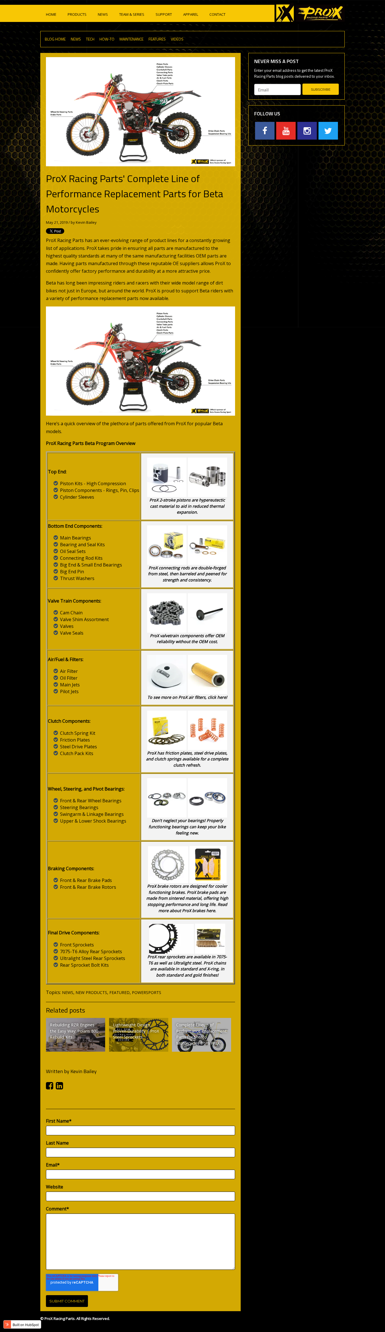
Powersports (146, 992)
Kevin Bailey (86, 222)
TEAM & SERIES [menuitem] (131, 14)
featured (119, 992)
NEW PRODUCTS (91, 992)
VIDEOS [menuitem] (177, 39)
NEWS (67, 992)
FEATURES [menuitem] (157, 39)
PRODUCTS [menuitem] (77, 14)
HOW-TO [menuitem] (106, 39)
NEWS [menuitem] (103, 14)
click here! (217, 697)
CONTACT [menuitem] (217, 14)
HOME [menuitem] (51, 14)
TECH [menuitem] (90, 39)
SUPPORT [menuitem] (164, 14)
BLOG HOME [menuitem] (55, 39)
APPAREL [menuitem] (190, 14)
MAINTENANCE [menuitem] (131, 39)
